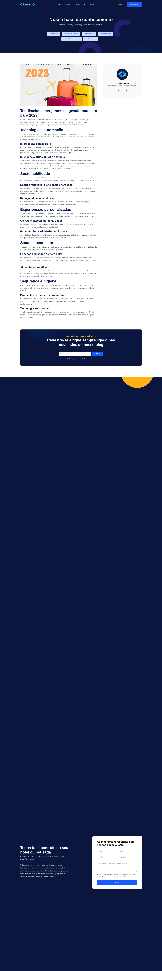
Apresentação (134, 4)
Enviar (117, 882)
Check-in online (53, 33)
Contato (91, 4)
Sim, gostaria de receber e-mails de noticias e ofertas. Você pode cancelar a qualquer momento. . (117, 876)
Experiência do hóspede (71, 33)
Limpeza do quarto (105, 33)
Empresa (77, 4)
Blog (84, 4)
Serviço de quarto (89, 33)
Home (59, 4)
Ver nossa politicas (122, 877)
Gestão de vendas (90, 39)
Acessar (120, 4)
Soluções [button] (67, 4)
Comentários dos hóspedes (71, 39)
